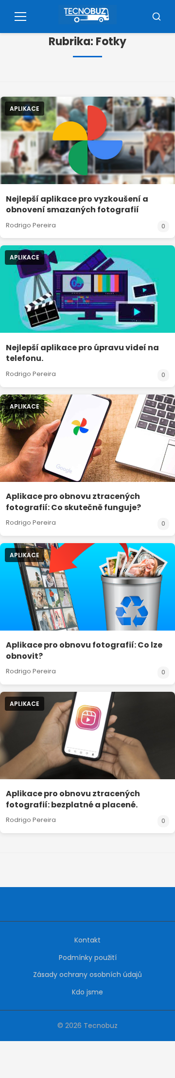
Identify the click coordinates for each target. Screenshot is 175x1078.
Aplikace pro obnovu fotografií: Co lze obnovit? (84, 650)
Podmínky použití (88, 957)
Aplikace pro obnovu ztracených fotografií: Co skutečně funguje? (73, 502)
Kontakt (87, 940)
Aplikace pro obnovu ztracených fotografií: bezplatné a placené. (73, 799)
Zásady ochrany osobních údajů (87, 974)
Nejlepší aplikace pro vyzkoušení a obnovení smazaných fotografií (77, 204)
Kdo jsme (87, 992)
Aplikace (24, 108)
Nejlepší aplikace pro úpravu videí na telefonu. (82, 353)
